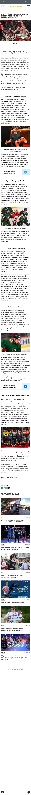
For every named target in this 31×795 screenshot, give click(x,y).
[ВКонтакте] (2, 488)
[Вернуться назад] (2, 792)
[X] (9, 488)
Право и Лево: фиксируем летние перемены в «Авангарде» (12, 576)
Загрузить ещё (15, 669)
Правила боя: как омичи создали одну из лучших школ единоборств (15, 548)
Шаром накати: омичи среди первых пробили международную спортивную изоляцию (14, 658)
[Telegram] (7, 488)
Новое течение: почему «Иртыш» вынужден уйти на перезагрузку (12, 629)
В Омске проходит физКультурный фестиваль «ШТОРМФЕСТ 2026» (12, 521)
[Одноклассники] (5, 488)
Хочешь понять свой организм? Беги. (13, 603)
